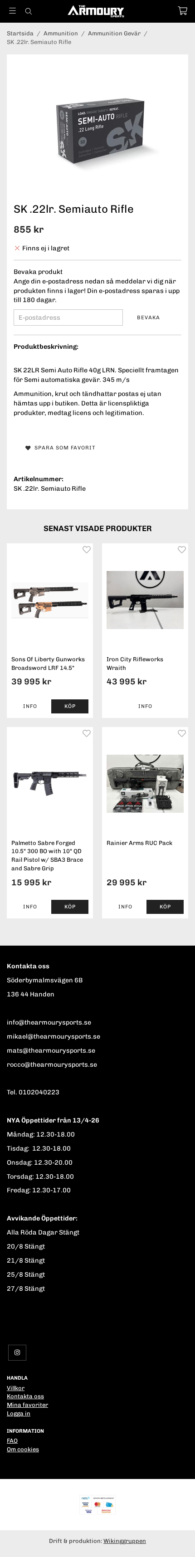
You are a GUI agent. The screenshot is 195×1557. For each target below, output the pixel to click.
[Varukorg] (182, 10)
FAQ (12, 1440)
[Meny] (12, 10)
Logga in (18, 1413)
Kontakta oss (25, 1396)
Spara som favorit (63, 447)
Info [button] (30, 706)
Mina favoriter (27, 1404)
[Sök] (28, 11)
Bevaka (148, 317)
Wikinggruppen (124, 1540)
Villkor (15, 1388)
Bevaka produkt (38, 272)
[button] (69, 706)
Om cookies (23, 1449)
